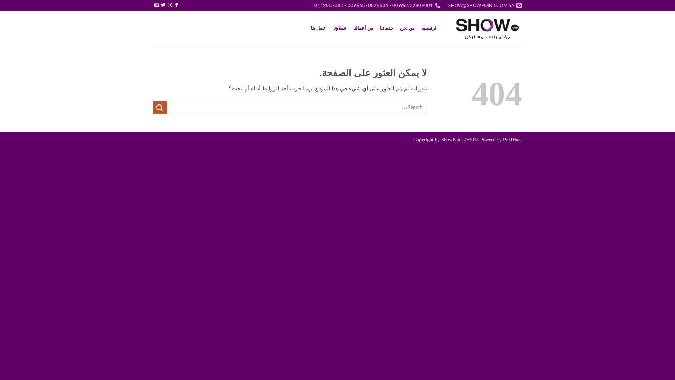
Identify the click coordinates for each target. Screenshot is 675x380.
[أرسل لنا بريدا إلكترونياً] (156, 5)
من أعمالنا (363, 28)
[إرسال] (160, 107)
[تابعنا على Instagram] (170, 5)
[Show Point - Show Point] (487, 28)
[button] (183, 2)
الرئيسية (430, 28)
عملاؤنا (340, 28)
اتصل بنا (319, 28)
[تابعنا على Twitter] (163, 5)
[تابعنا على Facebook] (176, 5)
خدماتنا (386, 28)
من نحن (407, 28)
